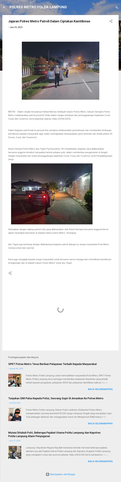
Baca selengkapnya (100, 389)
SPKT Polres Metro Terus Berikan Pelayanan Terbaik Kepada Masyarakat (52, 364)
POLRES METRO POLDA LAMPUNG (38, 7)
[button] (111, 21)
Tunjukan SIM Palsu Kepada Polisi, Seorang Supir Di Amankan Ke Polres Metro (55, 398)
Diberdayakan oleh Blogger (62, 474)
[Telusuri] (117, 8)
